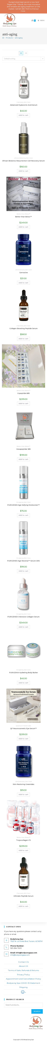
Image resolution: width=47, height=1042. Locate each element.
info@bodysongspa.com (20, 955)
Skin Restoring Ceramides (23, 784)
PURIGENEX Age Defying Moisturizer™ (23, 505)
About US (23, 966)
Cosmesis (20, 102)
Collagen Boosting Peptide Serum (23, 328)
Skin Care (27, 102)
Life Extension (20, 270)
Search (37, 1011)
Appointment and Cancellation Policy (23, 979)
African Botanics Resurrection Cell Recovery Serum (23, 161)
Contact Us (23, 962)
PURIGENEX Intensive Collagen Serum (23, 617)
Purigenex (19, 502)
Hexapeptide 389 (23, 449)
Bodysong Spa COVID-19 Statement (23, 983)
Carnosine (23, 273)
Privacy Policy (23, 975)
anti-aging (18, 38)
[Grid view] (21, 53)
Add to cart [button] (23, 115)
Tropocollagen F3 (23, 840)
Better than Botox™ (23, 214)
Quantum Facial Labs (23, 726)
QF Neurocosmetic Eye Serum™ (23, 728)
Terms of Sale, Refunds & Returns (23, 970)
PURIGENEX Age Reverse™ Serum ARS (23, 561)
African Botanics (20, 158)
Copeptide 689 (23, 393)
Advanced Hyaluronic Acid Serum (23, 105)
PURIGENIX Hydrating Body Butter (23, 673)
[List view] (26, 53)
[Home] (3, 38)
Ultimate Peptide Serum (23, 896)
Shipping (23, 987)
